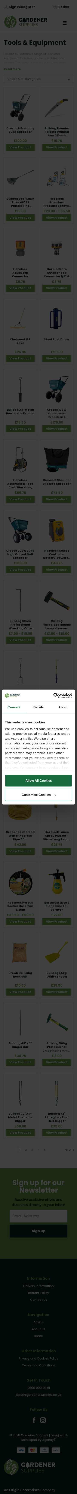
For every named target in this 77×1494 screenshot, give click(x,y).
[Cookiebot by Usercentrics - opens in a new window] (54, 695)
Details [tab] (38, 707)
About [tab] (63, 707)
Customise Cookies (36, 795)
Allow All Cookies (38, 780)
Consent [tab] (13, 707)
